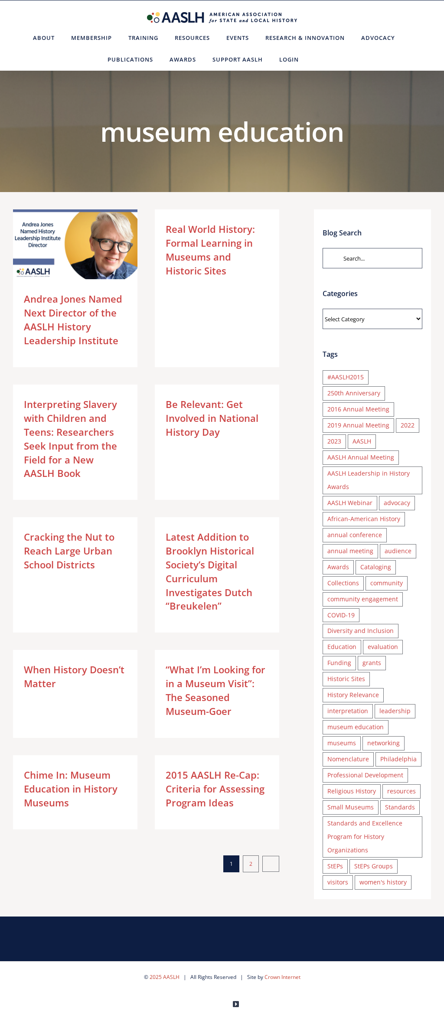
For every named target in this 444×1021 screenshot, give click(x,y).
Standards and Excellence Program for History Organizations (364, 836)
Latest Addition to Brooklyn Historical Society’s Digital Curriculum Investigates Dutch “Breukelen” (210, 571)
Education (341, 647)
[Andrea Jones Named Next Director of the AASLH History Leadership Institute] (75, 244)
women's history (383, 882)
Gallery (88, 244)
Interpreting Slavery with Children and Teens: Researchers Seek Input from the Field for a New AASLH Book (70, 439)
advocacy (397, 503)
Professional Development (365, 775)
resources (401, 791)
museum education (355, 727)
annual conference (354, 535)
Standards (400, 807)
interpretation (347, 711)
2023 (334, 441)
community (386, 583)
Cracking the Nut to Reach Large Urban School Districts (69, 550)
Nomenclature (348, 759)
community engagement (362, 599)
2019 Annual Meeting (358, 425)
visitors (337, 882)
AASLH (362, 441)
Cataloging (375, 567)
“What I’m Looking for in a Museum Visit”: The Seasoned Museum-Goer (215, 690)
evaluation (383, 647)
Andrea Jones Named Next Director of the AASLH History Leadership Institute (62, 244)
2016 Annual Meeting (358, 409)
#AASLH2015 (345, 377)
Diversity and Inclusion (360, 630)
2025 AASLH (165, 977)
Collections (343, 583)
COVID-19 (341, 615)
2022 (408, 425)
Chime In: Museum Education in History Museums (71, 788)
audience (398, 551)
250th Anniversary (353, 393)
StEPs (335, 866)
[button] (317, 59)
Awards (338, 567)
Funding (339, 663)
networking (383, 743)
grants (371, 663)
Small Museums (350, 807)
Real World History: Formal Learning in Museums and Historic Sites (210, 249)
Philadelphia (398, 759)
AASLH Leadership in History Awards (368, 480)
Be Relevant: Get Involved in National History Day (212, 418)
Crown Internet (282, 977)
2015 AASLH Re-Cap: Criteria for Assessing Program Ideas (215, 788)
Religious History (351, 791)
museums (341, 743)
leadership (395, 711)
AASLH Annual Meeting (360, 457)
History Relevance (353, 695)
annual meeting (350, 551)
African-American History (363, 519)
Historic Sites (346, 679)
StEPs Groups (373, 866)
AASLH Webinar (349, 503)
